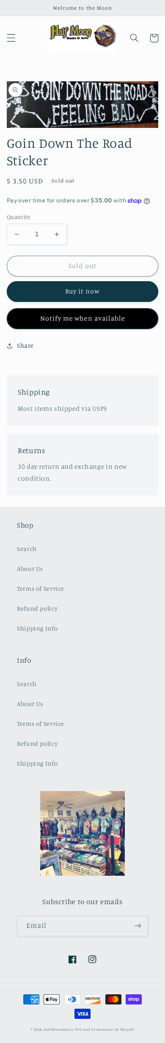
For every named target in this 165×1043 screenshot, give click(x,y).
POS (78, 1029)
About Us (30, 568)
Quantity (18, 216)
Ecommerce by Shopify (113, 1029)
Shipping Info (37, 628)
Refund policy (37, 608)
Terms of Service (40, 588)
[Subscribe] (138, 926)
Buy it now (82, 291)
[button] (11, 38)
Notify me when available (82, 318)
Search (27, 548)
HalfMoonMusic (59, 1029)
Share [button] (25, 345)
